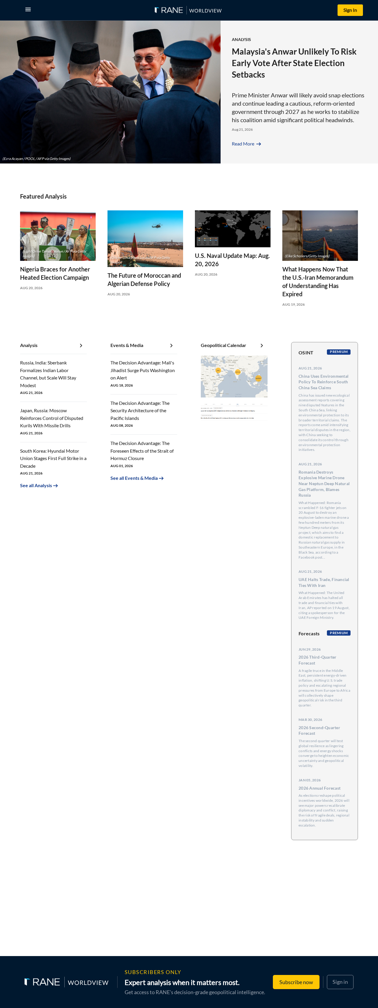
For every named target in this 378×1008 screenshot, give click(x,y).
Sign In (350, 10)
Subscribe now (296, 982)
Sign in (340, 981)
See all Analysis (36, 485)
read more (247, 143)
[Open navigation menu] (29, 10)
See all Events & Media (134, 478)
